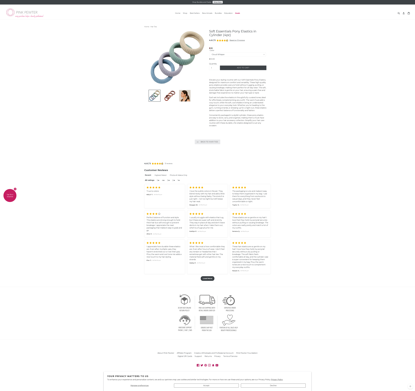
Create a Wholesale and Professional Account (214, 353)
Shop (185, 13)
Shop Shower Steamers (219, 2)
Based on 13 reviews (237, 40)
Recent (148, 175)
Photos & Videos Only (178, 175)
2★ (173, 180)
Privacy (217, 356)
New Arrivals (207, 13)
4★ (163, 180)
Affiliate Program (184, 353)
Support (198, 356)
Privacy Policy (277, 380)
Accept (206, 386)
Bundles (218, 13)
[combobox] (400, 13)
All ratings (149, 180)
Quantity (213, 64)
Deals (237, 13)
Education (228, 13)
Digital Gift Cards (185, 356)
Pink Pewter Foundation (247, 353)
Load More (207, 278)
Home (177, 13)
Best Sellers (195, 13)
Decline (273, 386)
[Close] (15, 189)
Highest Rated (160, 175)
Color (212, 50)
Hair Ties (153, 27)
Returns (208, 356)
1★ (179, 180)
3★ (168, 180)
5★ (158, 180)
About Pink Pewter (165, 353)
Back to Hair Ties (209, 142)
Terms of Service (230, 356)
